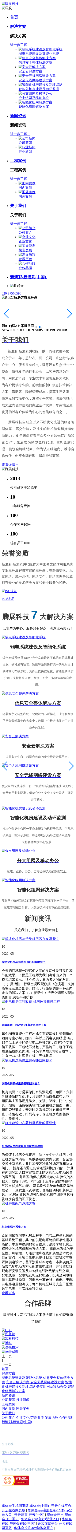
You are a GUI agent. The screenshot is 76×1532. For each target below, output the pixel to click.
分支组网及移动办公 (34, 98)
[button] (36, 327)
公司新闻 (25, 143)
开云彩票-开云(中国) (29, 1514)
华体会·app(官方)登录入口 (40, 1519)
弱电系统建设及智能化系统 (39, 53)
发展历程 (25, 259)
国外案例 (25, 196)
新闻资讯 (18, 116)
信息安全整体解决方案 (35, 62)
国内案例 (25, 187)
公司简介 (25, 232)
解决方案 (18, 26)
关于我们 (18, 205)
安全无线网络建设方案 (35, 80)
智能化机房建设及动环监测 (39, 89)
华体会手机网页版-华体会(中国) (25, 1506)
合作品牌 (25, 268)
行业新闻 (25, 151)
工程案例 (18, 160)
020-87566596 (11, 293)
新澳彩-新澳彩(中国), (28, 277)
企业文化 (25, 241)
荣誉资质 (25, 250)
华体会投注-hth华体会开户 (33, 1528)
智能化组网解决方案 (34, 106)
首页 (14, 17)
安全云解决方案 (30, 71)
